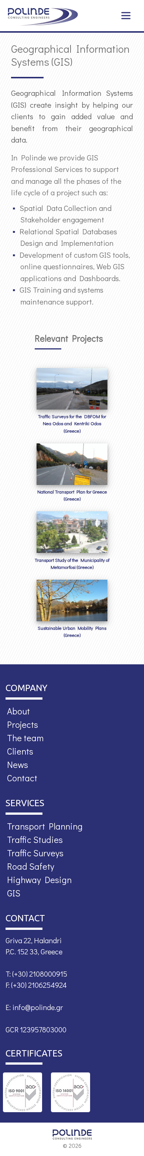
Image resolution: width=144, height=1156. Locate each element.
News (17, 764)
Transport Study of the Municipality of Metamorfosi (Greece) (72, 563)
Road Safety (30, 866)
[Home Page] (42, 17)
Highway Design (39, 879)
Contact (22, 778)
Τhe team (25, 737)
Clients (20, 751)
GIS (13, 893)
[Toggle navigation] (126, 15)
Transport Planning (45, 826)
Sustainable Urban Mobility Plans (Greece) (72, 631)
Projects (22, 724)
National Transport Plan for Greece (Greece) (72, 495)
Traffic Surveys (35, 853)
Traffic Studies (35, 839)
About (18, 711)
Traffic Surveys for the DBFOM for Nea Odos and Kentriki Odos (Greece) (72, 423)
